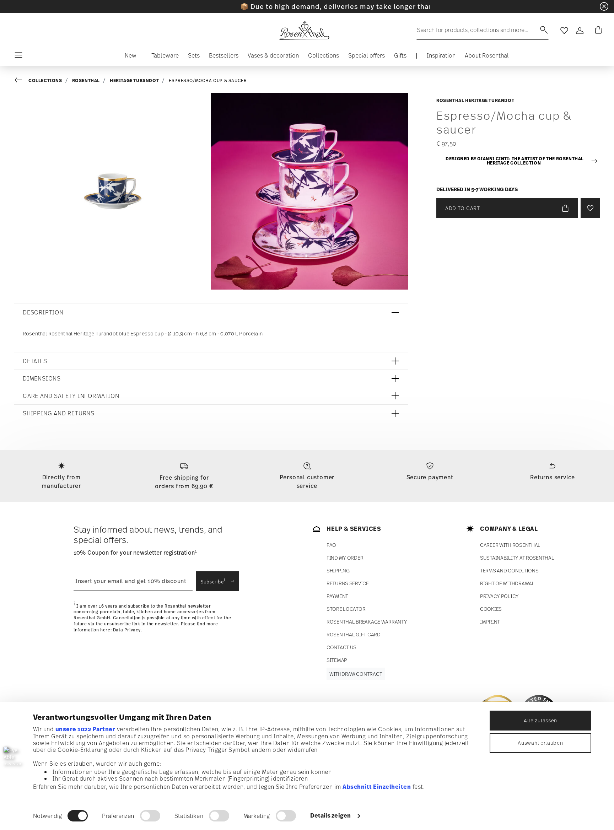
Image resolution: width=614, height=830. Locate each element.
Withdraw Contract (355, 673)
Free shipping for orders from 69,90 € (184, 482)
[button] (130, 57)
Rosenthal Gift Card (354, 634)
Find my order (345, 557)
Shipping (338, 570)
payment (337, 596)
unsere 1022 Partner (85, 729)
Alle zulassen (540, 720)
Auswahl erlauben (540, 742)
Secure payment (429, 477)
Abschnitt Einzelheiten (377, 787)
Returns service (552, 477)
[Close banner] (604, 6)
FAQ (331, 544)
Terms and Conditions (509, 570)
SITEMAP (337, 660)
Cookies (491, 608)
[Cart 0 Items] (596, 31)
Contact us (341, 647)
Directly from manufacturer (61, 481)
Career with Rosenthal (510, 544)
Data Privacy (127, 630)
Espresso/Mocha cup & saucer (208, 80)
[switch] (150, 815)
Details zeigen (330, 815)
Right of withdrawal (507, 583)
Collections (45, 80)
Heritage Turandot (134, 80)
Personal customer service (307, 481)
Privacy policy (499, 596)
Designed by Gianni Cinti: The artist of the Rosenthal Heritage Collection (515, 161)
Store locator (346, 608)
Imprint (490, 621)
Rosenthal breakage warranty (367, 621)
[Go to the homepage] (304, 30)
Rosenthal (86, 80)
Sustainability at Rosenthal (517, 557)
